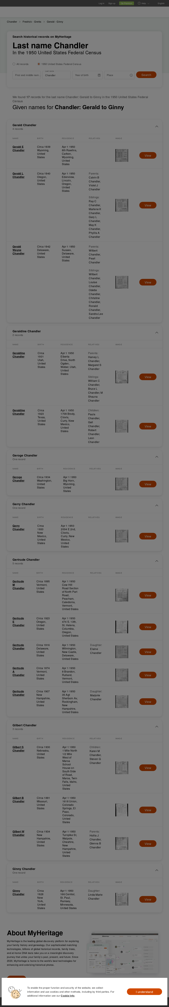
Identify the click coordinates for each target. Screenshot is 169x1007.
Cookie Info (67, 995)
